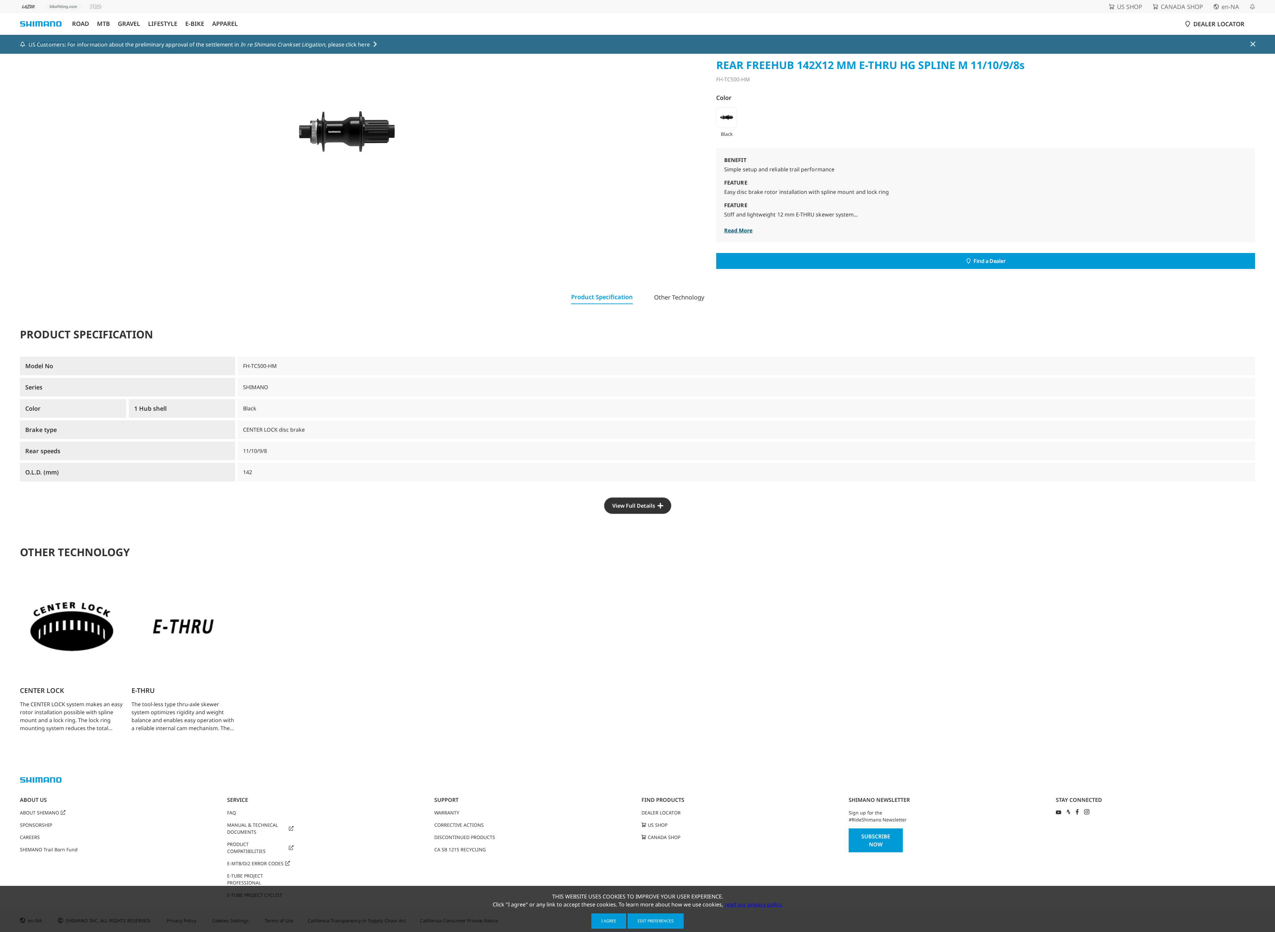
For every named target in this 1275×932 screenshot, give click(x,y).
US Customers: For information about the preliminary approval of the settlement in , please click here (199, 44)
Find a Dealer (989, 261)
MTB (103, 24)
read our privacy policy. (753, 904)
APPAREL (225, 24)
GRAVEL (129, 24)
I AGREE (608, 921)
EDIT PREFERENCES (656, 921)
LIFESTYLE (162, 24)
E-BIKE (194, 24)
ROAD (80, 24)
